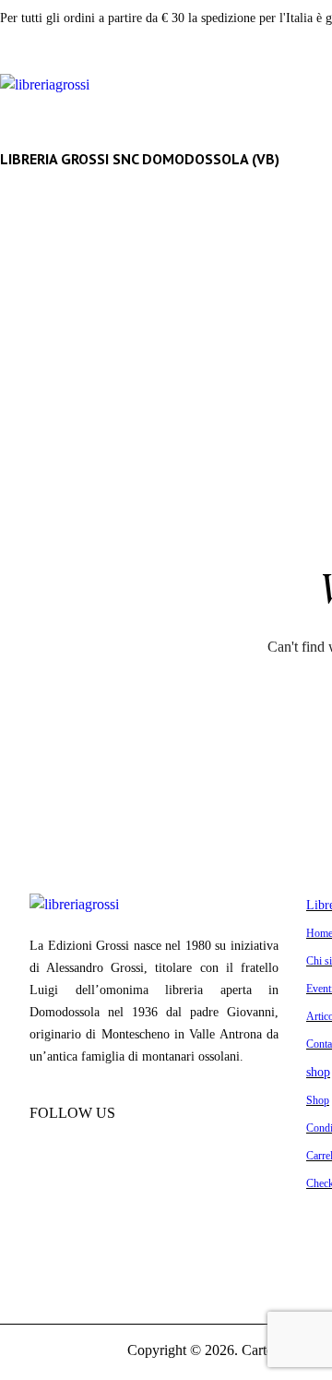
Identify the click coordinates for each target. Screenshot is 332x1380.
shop (318, 1071)
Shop (317, 1100)
